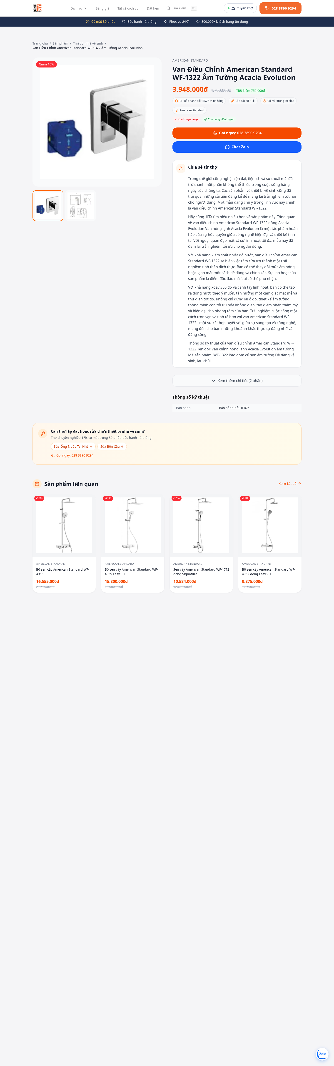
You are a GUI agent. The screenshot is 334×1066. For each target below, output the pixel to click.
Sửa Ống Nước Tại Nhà (71, 446)
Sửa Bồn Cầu (110, 446)
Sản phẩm (60, 43)
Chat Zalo (240, 146)
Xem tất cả (288, 483)
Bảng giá (102, 8)
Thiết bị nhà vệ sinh (88, 43)
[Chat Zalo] (322, 1054)
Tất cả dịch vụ (128, 8)
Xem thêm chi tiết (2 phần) (240, 380)
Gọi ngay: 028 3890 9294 (240, 132)
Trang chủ (40, 43)
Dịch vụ (76, 8)
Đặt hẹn (153, 8)
